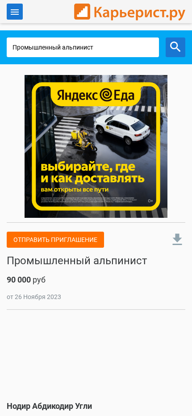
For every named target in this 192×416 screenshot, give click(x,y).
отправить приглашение (55, 239)
